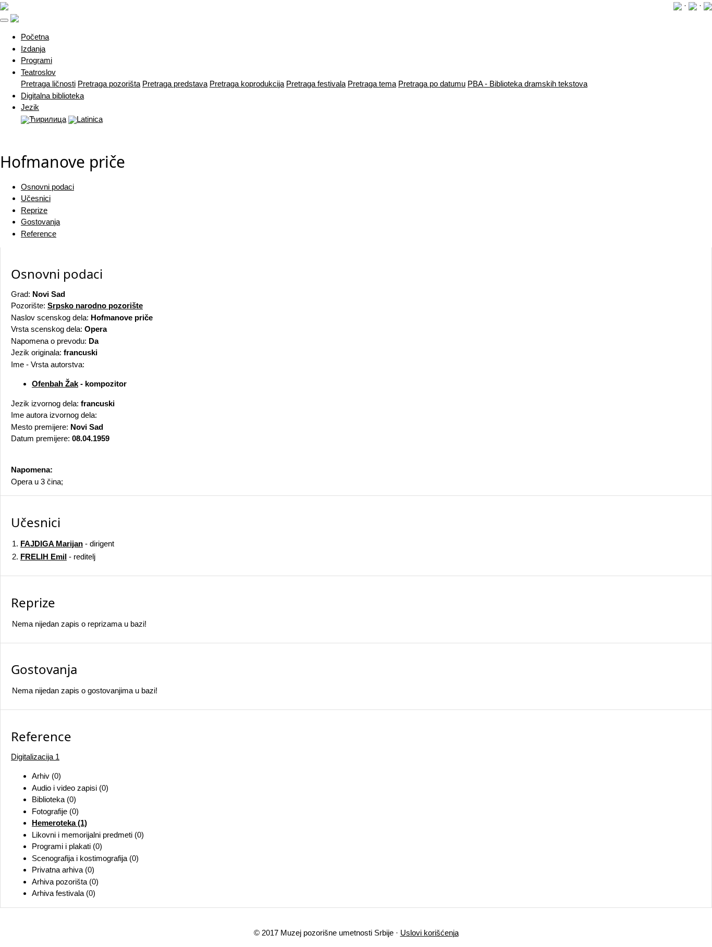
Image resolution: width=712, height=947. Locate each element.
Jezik (30, 107)
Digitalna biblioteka (52, 95)
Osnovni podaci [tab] (47, 186)
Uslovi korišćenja (429, 932)
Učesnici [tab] (36, 198)
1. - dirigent (63, 543)
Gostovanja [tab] (40, 221)
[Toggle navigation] (4, 20)
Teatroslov (38, 72)
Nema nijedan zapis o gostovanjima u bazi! (84, 690)
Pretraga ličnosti (48, 83)
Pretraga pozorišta (109, 83)
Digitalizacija (35, 756)
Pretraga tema (372, 83)
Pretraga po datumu (431, 83)
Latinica (90, 119)
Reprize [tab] (34, 210)
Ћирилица (47, 119)
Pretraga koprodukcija (247, 83)
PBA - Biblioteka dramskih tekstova (527, 83)
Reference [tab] (38, 233)
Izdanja (33, 48)
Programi (36, 60)
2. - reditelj (53, 556)
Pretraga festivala (316, 83)
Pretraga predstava (174, 83)
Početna (35, 36)
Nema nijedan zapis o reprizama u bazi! (79, 623)
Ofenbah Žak (55, 383)
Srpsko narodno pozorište (95, 305)
